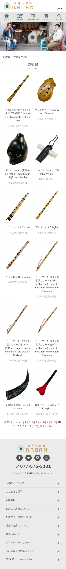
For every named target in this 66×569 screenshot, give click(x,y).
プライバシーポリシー (18, 542)
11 (14, 426)
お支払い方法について (18, 508)
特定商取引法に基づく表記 (20, 551)
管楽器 (20, 56)
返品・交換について (16, 525)
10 (59, 422)
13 (24, 426)
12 (19, 426)
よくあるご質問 (14, 491)
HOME (6, 56)
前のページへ (12, 422)
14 (29, 426)
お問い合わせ (13, 534)
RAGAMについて (15, 483)
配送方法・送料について (19, 517)
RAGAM (29, 473)
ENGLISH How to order (19, 559)
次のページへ (44, 426)
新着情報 (10, 500)
